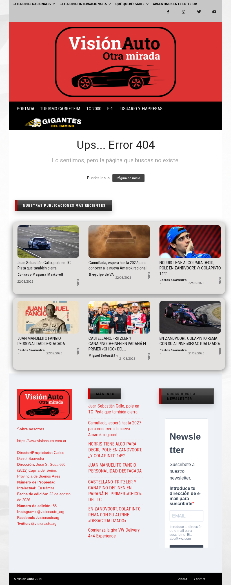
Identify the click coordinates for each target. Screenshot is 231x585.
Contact (199, 579)
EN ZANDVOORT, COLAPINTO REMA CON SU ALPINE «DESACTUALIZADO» (190, 341)
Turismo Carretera (60, 108)
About (182, 579)
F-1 (110, 108)
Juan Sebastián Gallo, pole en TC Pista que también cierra (44, 265)
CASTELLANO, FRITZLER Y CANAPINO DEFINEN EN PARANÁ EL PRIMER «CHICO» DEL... (117, 344)
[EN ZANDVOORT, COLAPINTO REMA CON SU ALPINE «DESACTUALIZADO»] (190, 317)
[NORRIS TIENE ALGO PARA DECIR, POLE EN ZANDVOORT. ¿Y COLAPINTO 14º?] (190, 241)
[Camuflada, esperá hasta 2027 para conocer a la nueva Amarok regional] (119, 241)
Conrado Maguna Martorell (40, 274)
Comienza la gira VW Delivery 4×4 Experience (114, 533)
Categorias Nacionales (31, 4)
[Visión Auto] (115, 62)
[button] (213, 116)
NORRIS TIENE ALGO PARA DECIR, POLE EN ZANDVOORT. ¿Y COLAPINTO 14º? (190, 268)
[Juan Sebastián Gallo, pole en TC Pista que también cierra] (48, 241)
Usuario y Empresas (142, 108)
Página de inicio (128, 178)
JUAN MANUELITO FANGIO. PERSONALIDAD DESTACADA (41, 341)
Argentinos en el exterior (175, 4)
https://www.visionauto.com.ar (41, 441)
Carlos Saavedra (173, 279)
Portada (25, 108)
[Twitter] (195, 15)
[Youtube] (211, 15)
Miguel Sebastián (103, 355)
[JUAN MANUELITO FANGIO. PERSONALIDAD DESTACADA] (48, 317)
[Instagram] (180, 15)
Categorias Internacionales (83, 4)
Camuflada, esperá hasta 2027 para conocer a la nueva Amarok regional (117, 265)
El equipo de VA (101, 274)
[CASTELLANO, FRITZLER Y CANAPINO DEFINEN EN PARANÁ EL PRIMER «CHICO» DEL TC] (119, 317)
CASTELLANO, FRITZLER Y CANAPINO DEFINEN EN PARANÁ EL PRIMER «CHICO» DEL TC (115, 490)
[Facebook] (164, 15)
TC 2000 (93, 108)
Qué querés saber (130, 4)
